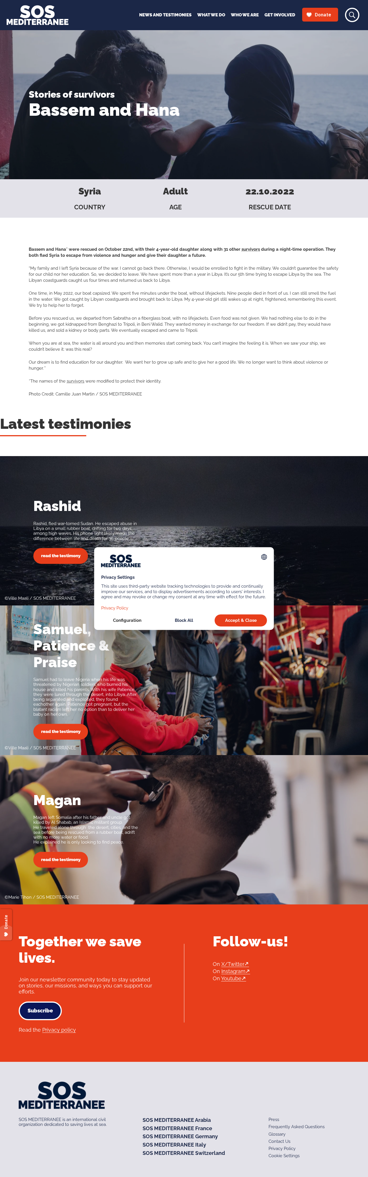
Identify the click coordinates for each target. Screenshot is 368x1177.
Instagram (233, 971)
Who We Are (245, 15)
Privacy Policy (282, 1148)
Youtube (231, 978)
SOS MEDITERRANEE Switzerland (184, 1153)
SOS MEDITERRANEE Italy (174, 1145)
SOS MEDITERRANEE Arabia (177, 1120)
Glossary (277, 1134)
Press (274, 1119)
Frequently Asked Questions (297, 1126)
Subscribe (40, 1011)
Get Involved (279, 15)
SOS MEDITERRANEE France (177, 1128)
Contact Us (279, 1141)
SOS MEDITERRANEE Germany (180, 1136)
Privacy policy (59, 1030)
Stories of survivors (72, 94)
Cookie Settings (284, 1155)
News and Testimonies (165, 15)
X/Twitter (232, 964)
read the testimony (60, 555)
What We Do (211, 15)
